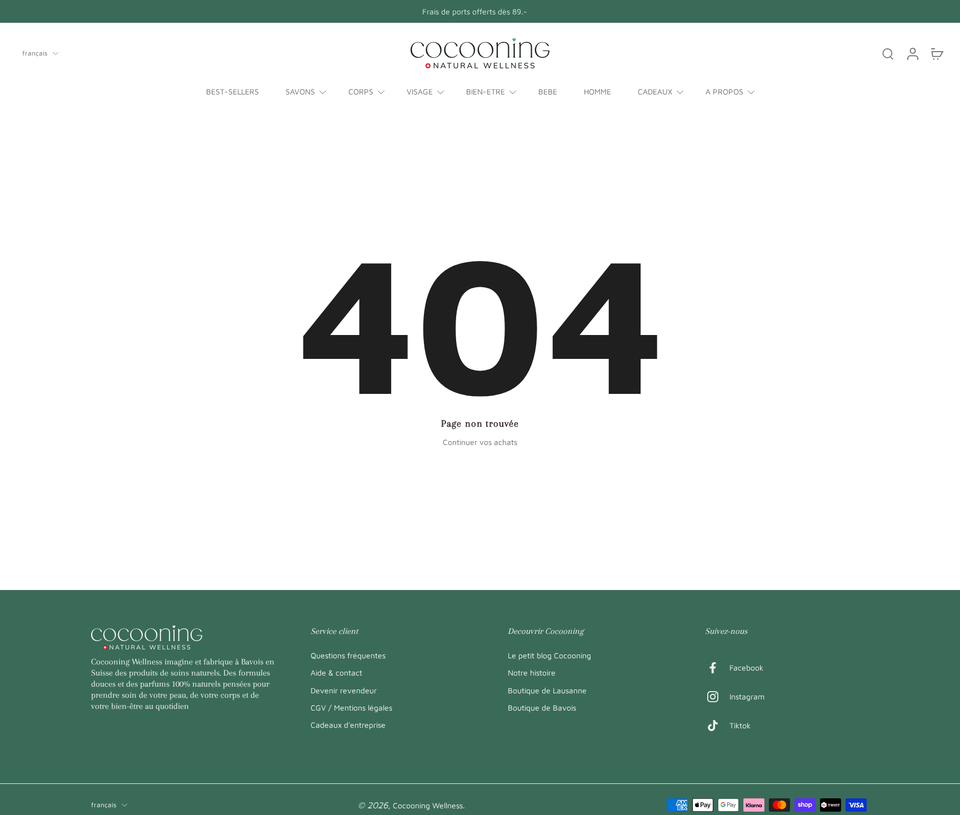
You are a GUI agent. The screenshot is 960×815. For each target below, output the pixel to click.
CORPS (360, 91)
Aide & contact (336, 672)
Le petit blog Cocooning (549, 655)
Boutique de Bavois (542, 707)
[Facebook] (717, 668)
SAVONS (300, 91)
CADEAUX (655, 91)
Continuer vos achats (480, 442)
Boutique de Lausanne (547, 689)
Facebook (746, 667)
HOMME (597, 91)
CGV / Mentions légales (351, 707)
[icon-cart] (936, 53)
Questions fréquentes (348, 655)
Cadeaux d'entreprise (348, 724)
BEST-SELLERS (232, 91)
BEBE (547, 91)
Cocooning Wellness (428, 805)
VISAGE (420, 91)
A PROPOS (724, 91)
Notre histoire (532, 672)
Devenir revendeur (344, 689)
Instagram (746, 696)
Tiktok (740, 725)
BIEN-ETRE (485, 91)
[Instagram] (717, 696)
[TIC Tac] (717, 725)
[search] (888, 53)
